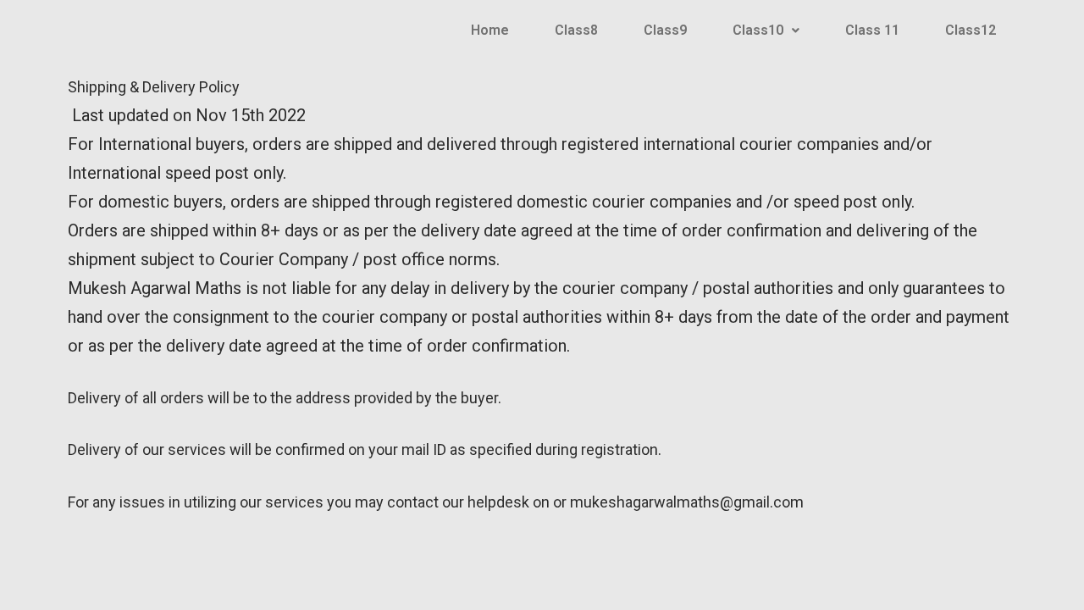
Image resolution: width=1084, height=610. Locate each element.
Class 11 (872, 30)
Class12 (970, 30)
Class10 (758, 30)
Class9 (665, 30)
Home (490, 30)
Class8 (576, 30)
